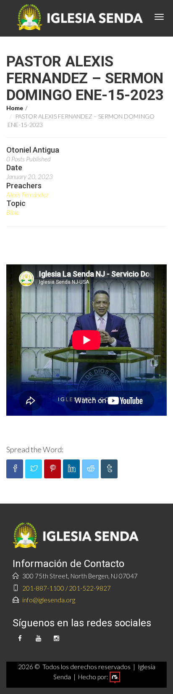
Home (14, 107)
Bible (12, 212)
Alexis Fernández (27, 194)
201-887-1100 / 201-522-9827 (66, 588)
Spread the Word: (34, 449)
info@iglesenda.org (48, 600)
